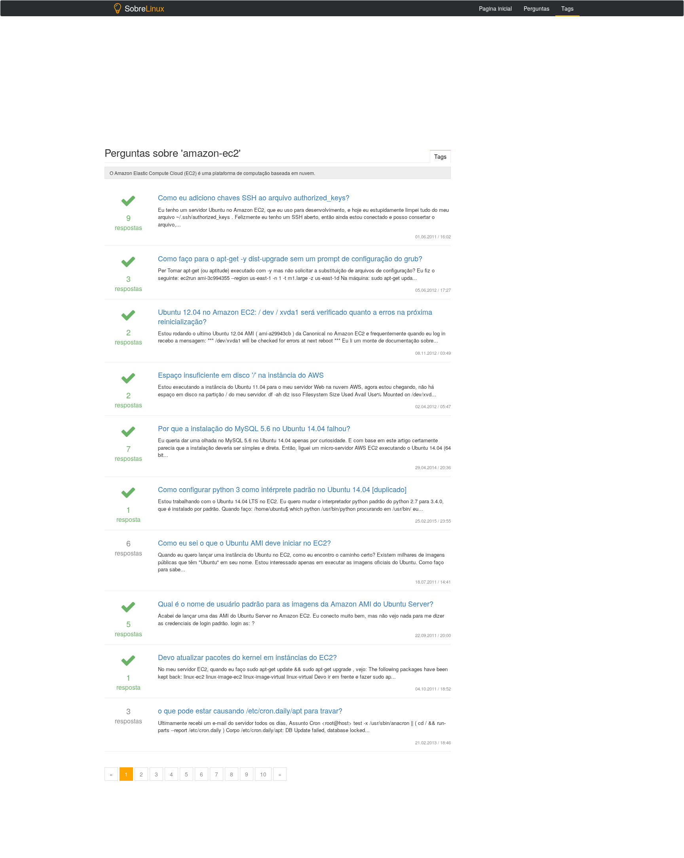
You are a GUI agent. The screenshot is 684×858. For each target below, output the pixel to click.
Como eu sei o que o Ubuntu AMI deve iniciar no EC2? (244, 542)
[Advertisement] (342, 79)
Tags (567, 8)
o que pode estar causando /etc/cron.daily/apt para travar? (250, 710)
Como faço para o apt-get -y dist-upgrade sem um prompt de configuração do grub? (290, 258)
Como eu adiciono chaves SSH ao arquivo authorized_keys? (254, 197)
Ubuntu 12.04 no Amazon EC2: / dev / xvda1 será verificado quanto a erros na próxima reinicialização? (295, 316)
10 (263, 774)
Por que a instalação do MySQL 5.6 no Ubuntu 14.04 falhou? (254, 428)
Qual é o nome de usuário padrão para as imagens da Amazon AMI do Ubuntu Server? (295, 603)
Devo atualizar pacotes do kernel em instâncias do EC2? (247, 657)
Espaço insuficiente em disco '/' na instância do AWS (241, 374)
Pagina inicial (495, 8)
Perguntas (536, 8)
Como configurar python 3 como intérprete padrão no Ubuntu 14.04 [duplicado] (282, 489)
